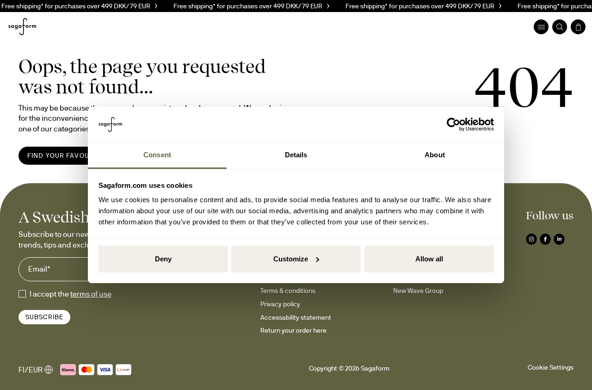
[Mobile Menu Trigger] (541, 26)
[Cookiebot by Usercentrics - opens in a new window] (453, 124)
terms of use (90, 294)
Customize (290, 259)
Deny (163, 259)
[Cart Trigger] (578, 26)
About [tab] (435, 155)
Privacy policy (280, 304)
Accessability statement (295, 317)
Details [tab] (296, 155)
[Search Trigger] (559, 26)
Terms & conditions (287, 290)
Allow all (429, 259)
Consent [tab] (157, 155)
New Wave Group (418, 290)
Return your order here (293, 330)
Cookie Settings (551, 367)
